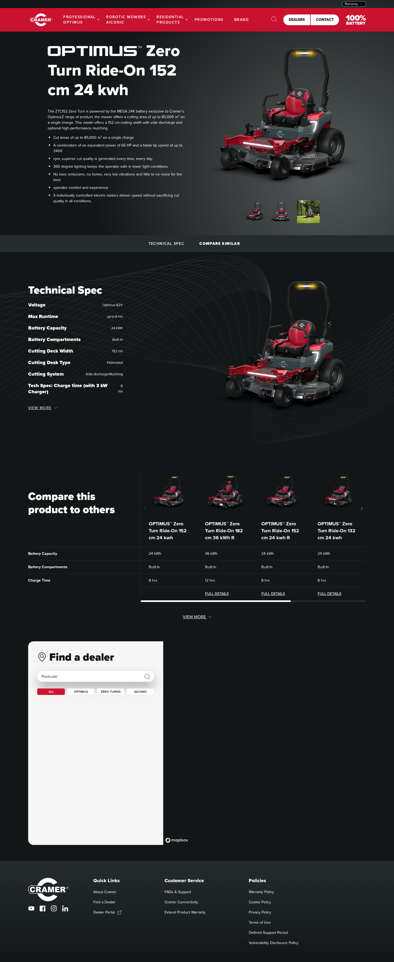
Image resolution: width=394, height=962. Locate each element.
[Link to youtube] (31, 908)
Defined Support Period (268, 932)
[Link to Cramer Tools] (41, 20)
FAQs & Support (178, 892)
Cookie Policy (260, 902)
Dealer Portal (104, 912)
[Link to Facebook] (43, 908)
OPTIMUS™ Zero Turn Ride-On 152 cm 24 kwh (168, 530)
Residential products (170, 19)
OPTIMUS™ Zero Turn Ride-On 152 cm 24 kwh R (280, 530)
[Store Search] (147, 677)
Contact (325, 20)
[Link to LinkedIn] (65, 908)
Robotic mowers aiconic (126, 19)
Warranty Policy (261, 892)
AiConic (140, 691)
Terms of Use (260, 922)
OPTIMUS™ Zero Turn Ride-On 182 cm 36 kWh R (224, 530)
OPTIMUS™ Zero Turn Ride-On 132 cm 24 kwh (336, 530)
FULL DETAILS (217, 594)
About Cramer (104, 892)
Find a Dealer (104, 902)
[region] (264, 743)
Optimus (81, 691)
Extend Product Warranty (185, 912)
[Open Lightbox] (356, 40)
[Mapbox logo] (176, 840)
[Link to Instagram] (54, 908)
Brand (241, 20)
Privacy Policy (260, 912)
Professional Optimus (79, 19)
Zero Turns (111, 691)
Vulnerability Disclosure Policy (273, 943)
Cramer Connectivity (181, 902)
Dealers (297, 20)
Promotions (209, 20)
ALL (51, 691)
